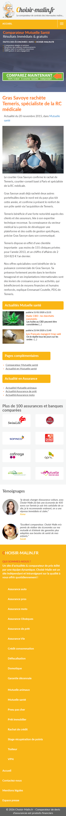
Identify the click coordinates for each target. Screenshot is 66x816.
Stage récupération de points (25, 739)
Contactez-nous (12, 780)
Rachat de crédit (18, 729)
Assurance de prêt (19, 628)
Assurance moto (17, 609)
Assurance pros (17, 599)
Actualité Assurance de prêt (21, 391)
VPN (11, 759)
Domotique (15, 668)
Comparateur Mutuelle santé (22, 365)
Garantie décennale (20, 678)
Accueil (7, 23)
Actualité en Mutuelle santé (21, 368)
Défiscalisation (17, 658)
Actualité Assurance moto (20, 395)
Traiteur (12, 749)
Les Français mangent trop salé (43, 334)
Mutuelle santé (17, 699)
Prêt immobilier (17, 719)
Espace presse (10, 800)
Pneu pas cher (16, 709)
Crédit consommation (21, 648)
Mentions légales (12, 790)
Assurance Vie (16, 638)
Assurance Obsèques (20, 619)
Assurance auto (17, 589)
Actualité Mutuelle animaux (21, 388)
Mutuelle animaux (19, 690)
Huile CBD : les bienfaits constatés (40, 317)
